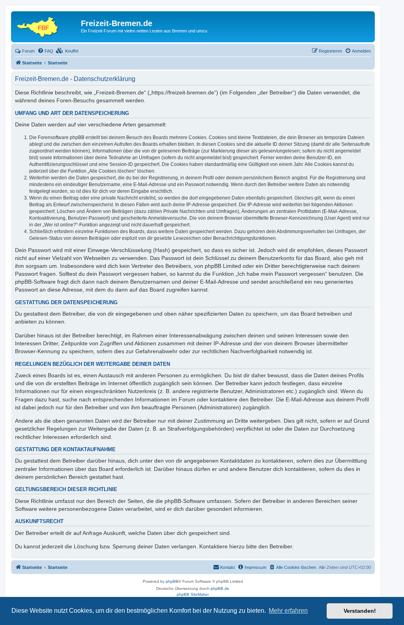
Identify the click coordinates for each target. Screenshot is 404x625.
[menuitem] (45, 51)
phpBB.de (220, 588)
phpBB (172, 581)
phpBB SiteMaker (193, 594)
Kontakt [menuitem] (227, 567)
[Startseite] (47, 25)
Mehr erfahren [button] (288, 610)
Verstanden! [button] (360, 611)
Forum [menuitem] (28, 51)
